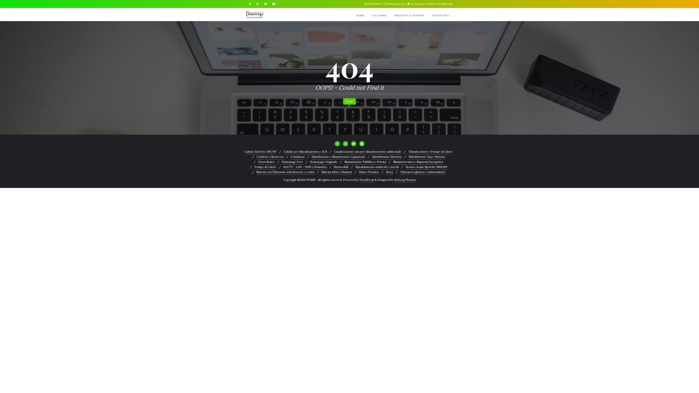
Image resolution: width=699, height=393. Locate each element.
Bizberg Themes (405, 180)
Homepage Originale (323, 162)
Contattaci (298, 156)
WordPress (367, 180)
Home (349, 101)
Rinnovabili (341, 167)
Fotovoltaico (266, 162)
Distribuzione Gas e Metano (427, 156)
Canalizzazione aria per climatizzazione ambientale (367, 151)
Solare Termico (369, 172)
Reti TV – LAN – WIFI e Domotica (305, 167)
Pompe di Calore (265, 167)
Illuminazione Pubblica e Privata (365, 162)
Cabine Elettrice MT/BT (261, 151)
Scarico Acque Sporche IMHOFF (426, 167)
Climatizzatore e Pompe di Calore (430, 151)
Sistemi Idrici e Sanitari (336, 172)
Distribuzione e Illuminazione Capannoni (338, 156)
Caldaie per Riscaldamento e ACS (305, 151)
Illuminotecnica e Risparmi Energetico (418, 162)
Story (389, 172)
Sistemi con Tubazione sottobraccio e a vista (285, 172)
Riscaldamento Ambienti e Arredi (377, 167)
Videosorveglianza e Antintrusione (422, 172)
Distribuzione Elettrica (387, 156)
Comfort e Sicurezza (270, 156)
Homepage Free (292, 162)
